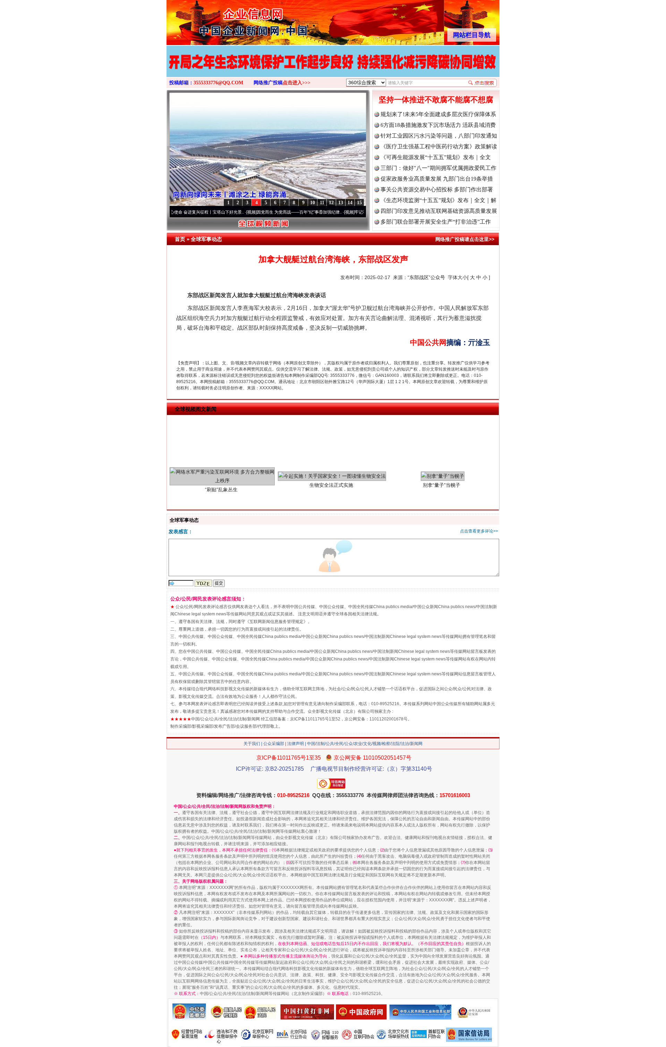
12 (331, 202)
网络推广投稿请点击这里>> (464, 239)
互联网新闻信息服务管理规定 (276, 621)
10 (312, 202)
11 (322, 202)
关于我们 (252, 743)
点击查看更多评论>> (479, 531)
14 (350, 202)
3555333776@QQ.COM (218, 82)
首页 (180, 239)
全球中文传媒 (223, 20)
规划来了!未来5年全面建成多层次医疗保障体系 (438, 114)
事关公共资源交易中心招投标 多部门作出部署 (437, 189)
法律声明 (295, 743)
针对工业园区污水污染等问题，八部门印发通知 (439, 136)
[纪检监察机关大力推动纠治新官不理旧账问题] (332, 68)
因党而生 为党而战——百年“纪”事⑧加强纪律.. (269, 212)
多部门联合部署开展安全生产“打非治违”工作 (436, 222)
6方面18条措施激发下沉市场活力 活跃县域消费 (438, 125)
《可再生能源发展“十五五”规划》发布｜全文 (436, 157)
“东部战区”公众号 (426, 277)
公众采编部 (273, 743)
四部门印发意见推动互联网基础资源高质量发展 (439, 211)
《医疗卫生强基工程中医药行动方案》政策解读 (439, 146)
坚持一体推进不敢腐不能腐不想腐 (436, 99)
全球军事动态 (206, 239)
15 (359, 202)
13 (340, 202)
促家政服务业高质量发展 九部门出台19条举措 (437, 179)
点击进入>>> (296, 82)
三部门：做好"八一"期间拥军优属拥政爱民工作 (438, 168)
